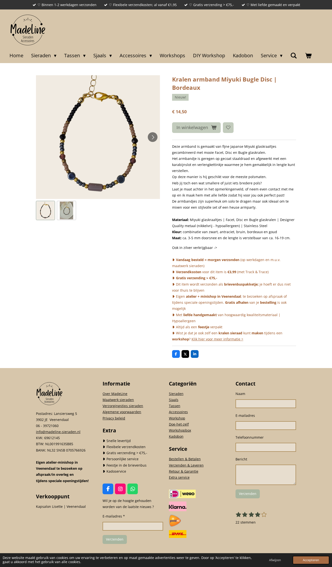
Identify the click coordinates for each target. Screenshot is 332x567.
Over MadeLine (115, 393)
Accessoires (178, 412)
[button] (45, 210)
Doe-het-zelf (179, 424)
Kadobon (176, 436)
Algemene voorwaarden (122, 412)
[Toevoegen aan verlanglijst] (228, 127)
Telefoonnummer (250, 437)
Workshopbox (180, 430)
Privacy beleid (114, 418)
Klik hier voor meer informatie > (217, 339)
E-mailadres (245, 415)
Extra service (179, 477)
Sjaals (173, 399)
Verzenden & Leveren (186, 465)
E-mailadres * (114, 516)
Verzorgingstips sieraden (123, 405)
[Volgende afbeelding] (152, 137)
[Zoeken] (294, 55)
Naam (240, 393)
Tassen (174, 405)
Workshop (177, 418)
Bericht (241, 459)
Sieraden (176, 393)
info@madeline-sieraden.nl (58, 431)
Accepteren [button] (311, 560)
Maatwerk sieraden (118, 399)
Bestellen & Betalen (185, 459)
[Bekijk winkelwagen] (308, 55)
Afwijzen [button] (275, 560)
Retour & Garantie (183, 471)
